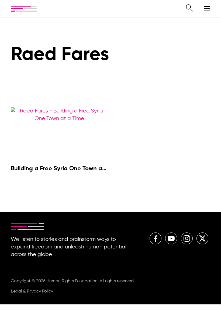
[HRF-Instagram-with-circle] (187, 238)
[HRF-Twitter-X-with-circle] (202, 238)
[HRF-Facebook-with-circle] (155, 238)
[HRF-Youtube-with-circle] (171, 238)
